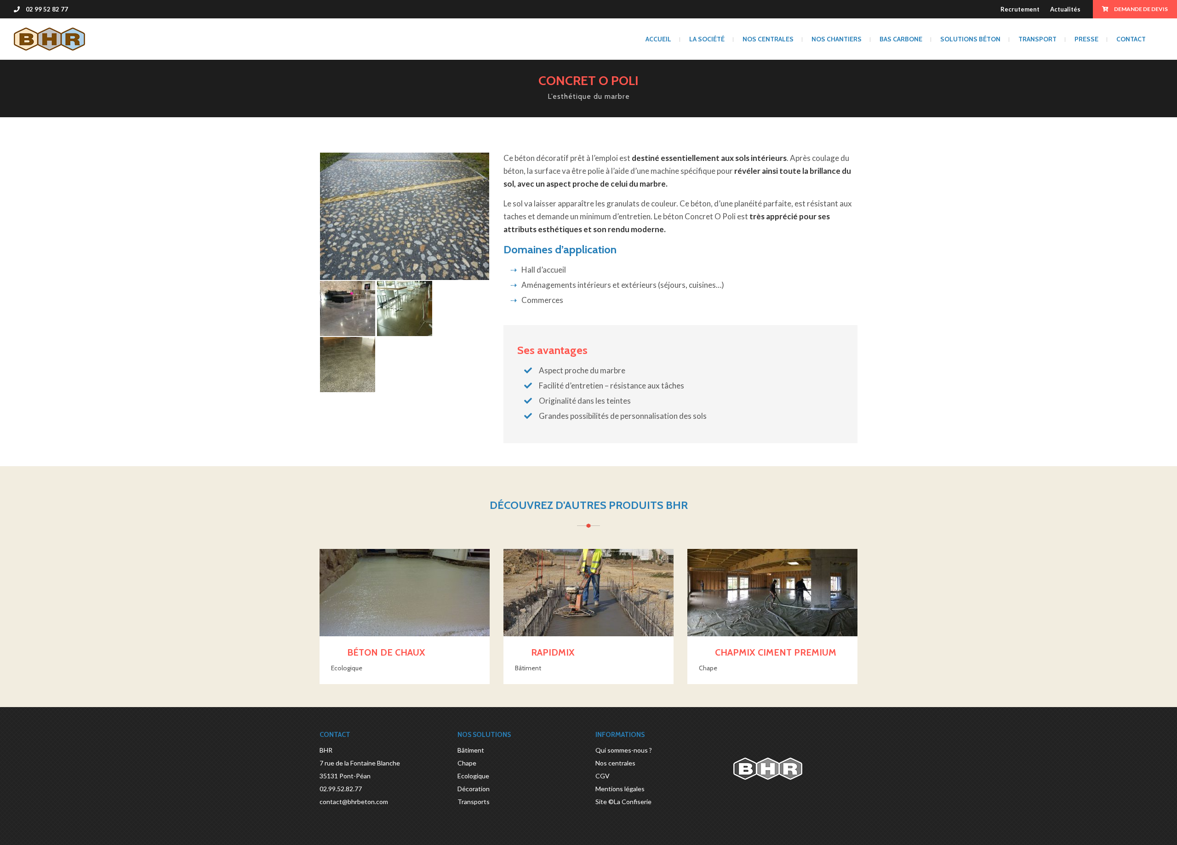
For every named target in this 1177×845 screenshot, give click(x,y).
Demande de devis (1140, 9)
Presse (1086, 39)
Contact (1131, 39)
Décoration (473, 789)
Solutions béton (970, 39)
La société (707, 39)
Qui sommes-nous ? (623, 750)
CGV (602, 776)
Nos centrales (768, 39)
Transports (473, 801)
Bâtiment (470, 750)
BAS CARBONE (901, 39)
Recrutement (1020, 9)
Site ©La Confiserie (623, 801)
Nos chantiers (836, 39)
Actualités (1065, 9)
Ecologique (473, 776)
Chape (466, 763)
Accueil (658, 39)
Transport (1037, 39)
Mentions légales (620, 789)
